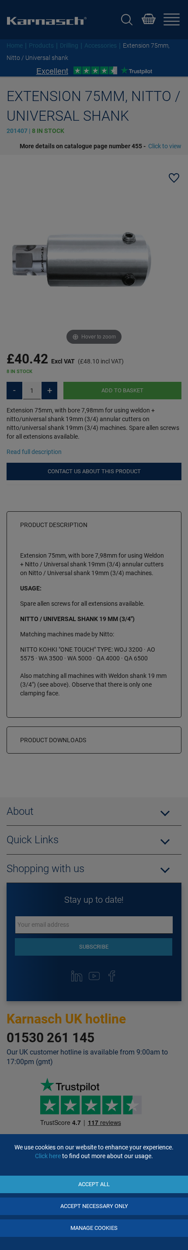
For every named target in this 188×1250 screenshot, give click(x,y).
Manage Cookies (94, 1228)
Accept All (94, 1184)
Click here (48, 1155)
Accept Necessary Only (94, 1206)
